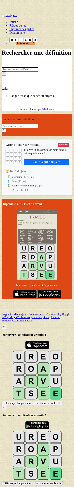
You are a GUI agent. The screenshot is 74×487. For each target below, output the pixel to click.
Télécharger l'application (17, 403)
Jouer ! (13, 22)
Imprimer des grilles (21, 29)
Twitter (51, 314)
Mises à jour (20, 314)
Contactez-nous (37, 314)
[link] (37, 167)
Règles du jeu (17, 25)
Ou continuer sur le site (48, 403)
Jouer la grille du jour (46, 161)
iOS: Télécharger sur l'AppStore (32, 317)
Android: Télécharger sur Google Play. (31, 319)
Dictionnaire (17, 32)
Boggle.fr (11, 15)
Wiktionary (48, 109)
